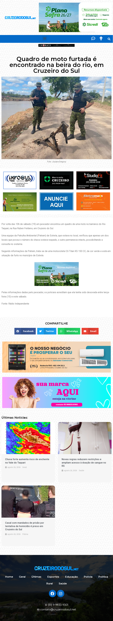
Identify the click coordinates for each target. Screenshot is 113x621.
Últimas (36, 576)
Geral (22, 576)
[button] (44, 38)
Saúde (63, 583)
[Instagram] (60, 593)
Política (103, 576)
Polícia (88, 576)
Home (9, 576)
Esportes (53, 576)
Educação (71, 576)
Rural (49, 583)
